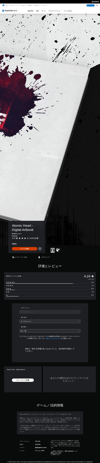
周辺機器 (29, 5)
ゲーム (16, 5)
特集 (37, 11)
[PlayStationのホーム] (3, 5)
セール (44, 11)
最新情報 (36, 5)
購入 (7, 5)
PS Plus (23, 5)
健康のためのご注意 (56, 452)
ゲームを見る (68, 11)
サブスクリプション (55, 11)
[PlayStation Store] (10, 10)
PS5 (12, 5)
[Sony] (95, 3)
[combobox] (50, 312)
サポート (43, 5)
